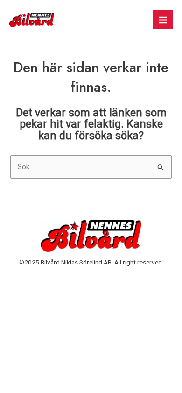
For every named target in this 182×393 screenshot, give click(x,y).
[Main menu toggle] (163, 20)
